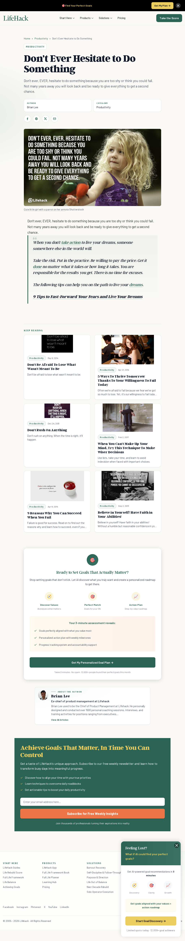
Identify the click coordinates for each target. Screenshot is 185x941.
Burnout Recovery (96, 867)
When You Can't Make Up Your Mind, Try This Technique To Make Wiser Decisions (126, 448)
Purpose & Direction (97, 877)
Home (27, 38)
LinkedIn (64, 906)
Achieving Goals (11, 886)
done (37, 266)
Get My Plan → (162, 5)
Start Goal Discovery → (151, 921)
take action (70, 242)
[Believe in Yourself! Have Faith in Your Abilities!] (128, 485)
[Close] (178, 5)
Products (85, 18)
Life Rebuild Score (12, 872)
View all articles (59, 719)
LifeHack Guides (11, 867)
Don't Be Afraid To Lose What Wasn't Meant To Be (51, 367)
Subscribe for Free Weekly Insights (92, 814)
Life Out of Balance (97, 882)
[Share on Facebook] (27, 118)
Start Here (66, 18)
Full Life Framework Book (55, 872)
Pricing (121, 18)
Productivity (41, 38)
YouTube (52, 906)
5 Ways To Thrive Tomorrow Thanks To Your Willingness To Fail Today (127, 380)
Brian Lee (32, 107)
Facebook (8, 906)
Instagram (22, 906)
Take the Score (169, 18)
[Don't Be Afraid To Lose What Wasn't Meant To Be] (57, 344)
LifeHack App (49, 867)
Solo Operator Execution (100, 891)
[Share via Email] (54, 118)
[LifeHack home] (16, 18)
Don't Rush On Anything (47, 430)
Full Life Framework (13, 877)
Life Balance (9, 882)
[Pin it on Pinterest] (36, 118)
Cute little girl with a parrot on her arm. (44, 209)
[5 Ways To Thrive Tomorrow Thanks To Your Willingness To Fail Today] (128, 349)
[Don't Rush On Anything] (57, 411)
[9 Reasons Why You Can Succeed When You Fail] (57, 486)
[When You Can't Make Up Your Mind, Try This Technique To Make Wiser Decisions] (128, 418)
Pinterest (36, 906)
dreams (136, 284)
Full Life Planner (50, 877)
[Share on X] (45, 118)
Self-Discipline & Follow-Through (104, 872)
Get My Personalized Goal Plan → (92, 662)
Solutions (104, 18)
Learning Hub (49, 882)
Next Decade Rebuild (98, 886)
